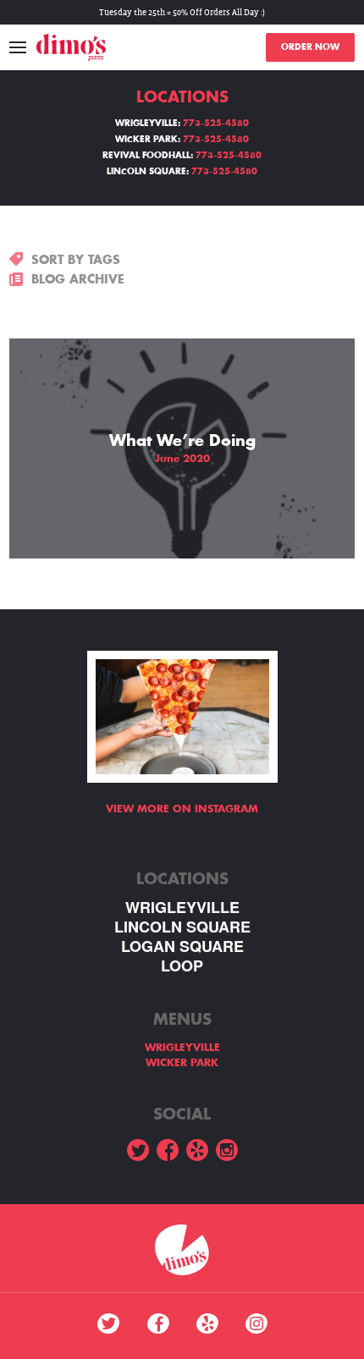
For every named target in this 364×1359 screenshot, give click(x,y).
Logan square (182, 946)
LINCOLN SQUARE (182, 927)
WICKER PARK (182, 1063)
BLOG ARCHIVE (77, 279)
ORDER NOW (310, 47)
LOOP (182, 966)
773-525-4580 (216, 123)
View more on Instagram (182, 809)
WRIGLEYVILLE (182, 907)
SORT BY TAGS (75, 260)
